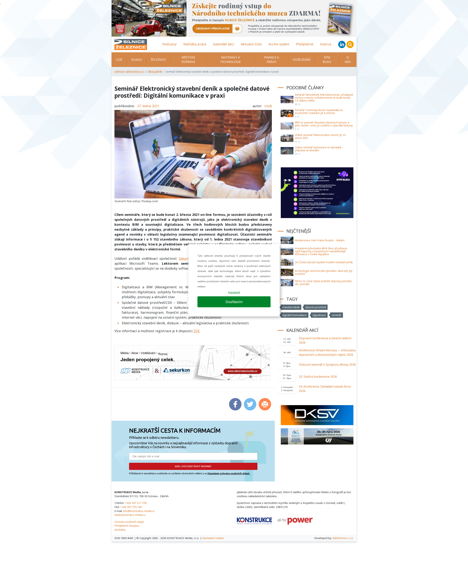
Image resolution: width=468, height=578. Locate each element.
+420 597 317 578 (135, 503)
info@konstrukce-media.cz (139, 511)
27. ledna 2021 (148, 106)
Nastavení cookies (213, 538)
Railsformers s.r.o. (343, 538)
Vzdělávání (302, 60)
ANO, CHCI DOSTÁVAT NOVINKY (193, 466)
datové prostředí (315, 307)
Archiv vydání (279, 44)
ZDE (196, 331)
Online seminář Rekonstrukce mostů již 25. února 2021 (320, 136)
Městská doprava (188, 59)
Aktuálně (155, 71)
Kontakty (119, 529)
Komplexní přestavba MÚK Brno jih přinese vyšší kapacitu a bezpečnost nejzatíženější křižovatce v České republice (321, 251)
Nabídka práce (194, 44)
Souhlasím (234, 302)
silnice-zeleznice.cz (129, 71)
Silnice (136, 60)
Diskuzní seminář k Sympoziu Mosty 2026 (327, 365)
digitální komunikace (294, 315)
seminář (336, 315)
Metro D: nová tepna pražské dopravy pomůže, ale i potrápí (323, 282)
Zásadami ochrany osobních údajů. (228, 473)
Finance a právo (271, 59)
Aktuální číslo (251, 44)
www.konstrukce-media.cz (130, 515)
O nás (348, 59)
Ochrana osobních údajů (129, 521)
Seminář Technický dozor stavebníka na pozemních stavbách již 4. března (319, 111)
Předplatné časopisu (126, 525)
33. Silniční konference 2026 (318, 377)
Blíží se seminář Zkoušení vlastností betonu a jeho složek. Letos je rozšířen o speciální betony (324, 124)
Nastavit (234, 292)
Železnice (158, 60)
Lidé (119, 60)
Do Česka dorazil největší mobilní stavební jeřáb (324, 262)
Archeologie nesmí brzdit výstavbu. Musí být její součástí (323, 272)
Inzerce (325, 44)
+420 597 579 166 (131, 507)
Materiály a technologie (230, 59)
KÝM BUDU (327, 59)
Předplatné (304, 44)
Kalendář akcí (223, 44)
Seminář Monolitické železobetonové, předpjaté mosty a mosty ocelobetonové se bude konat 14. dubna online (324, 97)
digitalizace (319, 315)
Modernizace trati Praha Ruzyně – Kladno (320, 240)
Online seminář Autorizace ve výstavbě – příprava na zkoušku (319, 149)
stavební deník (291, 307)
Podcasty (169, 44)
